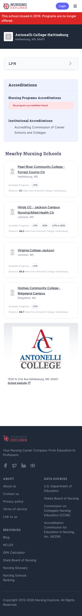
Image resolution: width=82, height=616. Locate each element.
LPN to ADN (58, 225)
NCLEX (8, 545)
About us (9, 486)
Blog (6, 537)
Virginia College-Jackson (36, 250)
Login (62, 6)
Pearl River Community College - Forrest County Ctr (41, 169)
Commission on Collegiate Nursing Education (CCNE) (57, 510)
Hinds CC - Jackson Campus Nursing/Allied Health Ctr (39, 209)
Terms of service (15, 509)
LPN (35, 185)
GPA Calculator (14, 552)
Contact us (11, 494)
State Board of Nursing (19, 560)
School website (17, 382)
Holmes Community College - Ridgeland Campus (39, 290)
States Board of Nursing (61, 498)
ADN (44, 225)
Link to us (10, 517)
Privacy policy (13, 501)
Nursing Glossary (15, 568)
